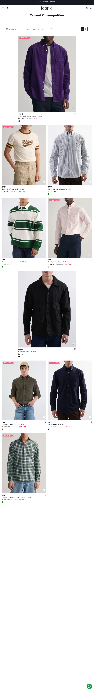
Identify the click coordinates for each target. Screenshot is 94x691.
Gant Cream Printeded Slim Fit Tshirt (13, 189)
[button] (3, 8)
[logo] (47, 8)
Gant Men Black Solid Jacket (27, 351)
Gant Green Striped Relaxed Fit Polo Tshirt (15, 262)
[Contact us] (89, 686)
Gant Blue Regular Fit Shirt (56, 424)
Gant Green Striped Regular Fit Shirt (59, 189)
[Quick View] (74, 109)
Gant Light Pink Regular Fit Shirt (58, 262)
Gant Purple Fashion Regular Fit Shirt (30, 116)
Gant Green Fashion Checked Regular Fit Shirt (16, 497)
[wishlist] (91, 8)
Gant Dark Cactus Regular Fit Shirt (13, 424)
